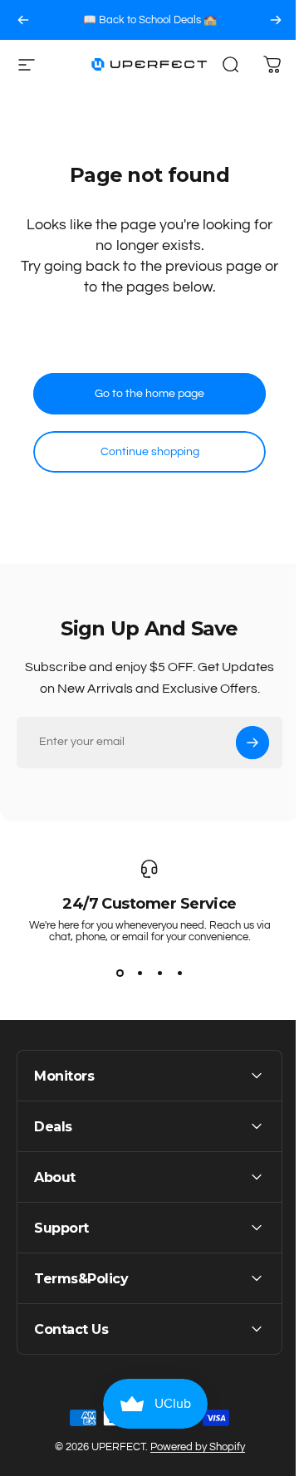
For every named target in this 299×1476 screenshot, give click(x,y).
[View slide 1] (120, 973)
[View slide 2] (140, 973)
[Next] (275, 20)
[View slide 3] (159, 973)
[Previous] (23, 20)
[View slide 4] (179, 973)
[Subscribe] (252, 742)
